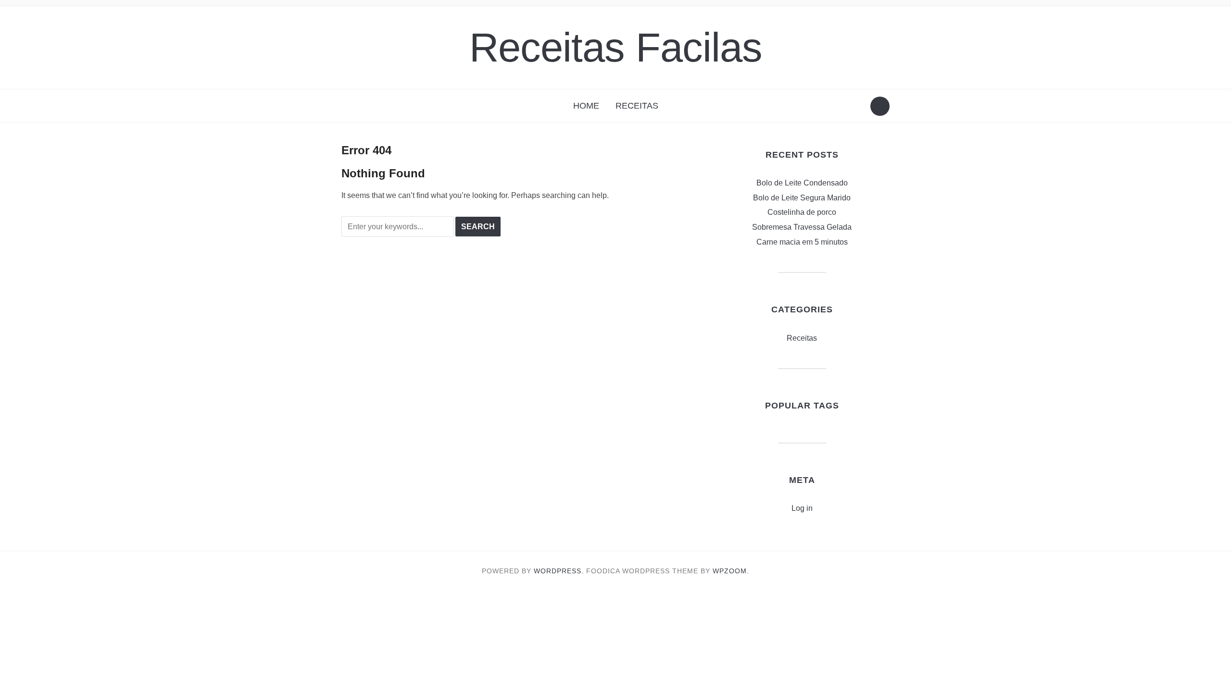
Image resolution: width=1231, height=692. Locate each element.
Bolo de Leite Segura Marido (802, 198)
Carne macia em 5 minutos (802, 242)
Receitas (637, 106)
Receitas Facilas (615, 47)
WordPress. (559, 571)
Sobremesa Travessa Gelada (802, 227)
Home (586, 106)
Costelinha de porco (801, 212)
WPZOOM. (731, 571)
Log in (802, 508)
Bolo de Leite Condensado (802, 183)
